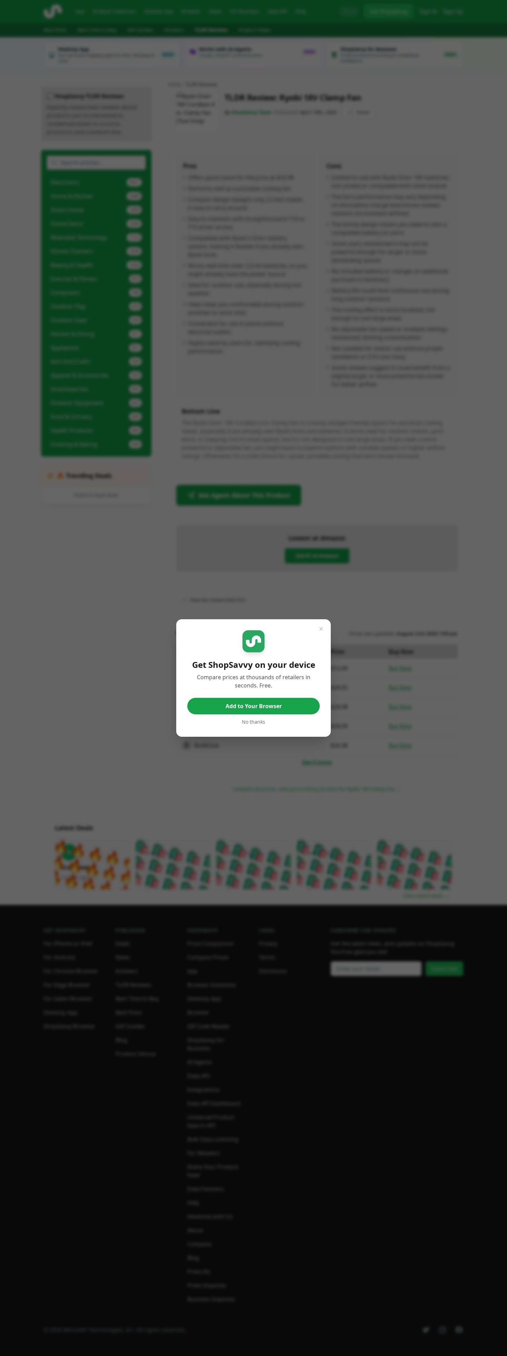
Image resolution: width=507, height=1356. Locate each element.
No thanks (253, 721)
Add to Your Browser (254, 706)
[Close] (321, 628)
